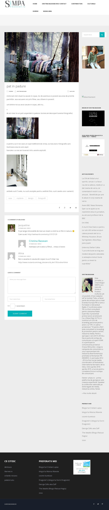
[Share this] (59, 208)
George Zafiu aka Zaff (90, 428)
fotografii (42, 198)
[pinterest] (102, 504)
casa (10, 198)
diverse (11, 91)
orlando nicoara (10, 476)
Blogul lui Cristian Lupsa (91, 408)
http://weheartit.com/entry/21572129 (42, 234)
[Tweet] (70, 208)
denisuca (7, 467)
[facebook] (93, 504)
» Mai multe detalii (89, 393)
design (30, 198)
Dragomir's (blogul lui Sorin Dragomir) (54, 480)
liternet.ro (8, 471)
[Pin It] (76, 208)
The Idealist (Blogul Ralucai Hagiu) (52, 488)
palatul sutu (9, 480)
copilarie (20, 198)
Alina (21, 253)
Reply (29, 228)
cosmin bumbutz (88, 416)
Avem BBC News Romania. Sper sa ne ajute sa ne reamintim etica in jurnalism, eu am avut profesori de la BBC (93, 212)
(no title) (85, 222)
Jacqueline (24, 225)
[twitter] (98, 504)
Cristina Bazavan (21, 91)
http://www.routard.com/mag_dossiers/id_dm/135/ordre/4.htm (43, 262)
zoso (84, 440)
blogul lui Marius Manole (92, 412)
